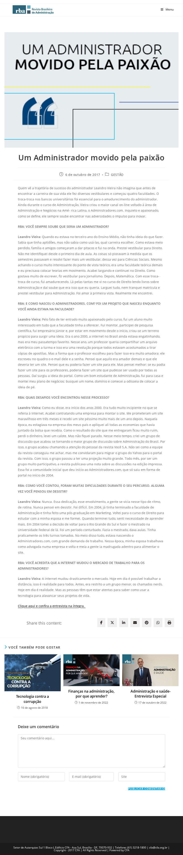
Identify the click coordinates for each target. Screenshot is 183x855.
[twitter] (112, 622)
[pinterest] (146, 622)
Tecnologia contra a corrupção (32, 699)
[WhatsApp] (158, 622)
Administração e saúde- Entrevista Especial (151, 694)
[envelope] (135, 622)
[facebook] (101, 622)
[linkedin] (123, 622)
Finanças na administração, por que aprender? (91, 694)
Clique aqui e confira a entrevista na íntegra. (51, 606)
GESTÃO (117, 174)
